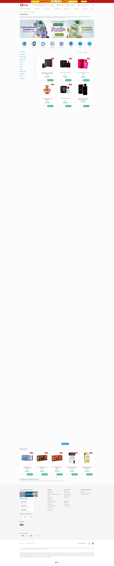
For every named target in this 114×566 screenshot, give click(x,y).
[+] (45, 80)
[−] (42, 80)
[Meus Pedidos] (67, 5)
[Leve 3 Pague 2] (57, 1)
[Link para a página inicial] (21, 12)
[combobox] (43, 5)
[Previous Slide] (17, 464)
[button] (93, 5)
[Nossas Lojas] (57, 5)
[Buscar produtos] (53, 5)
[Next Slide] (96, 464)
